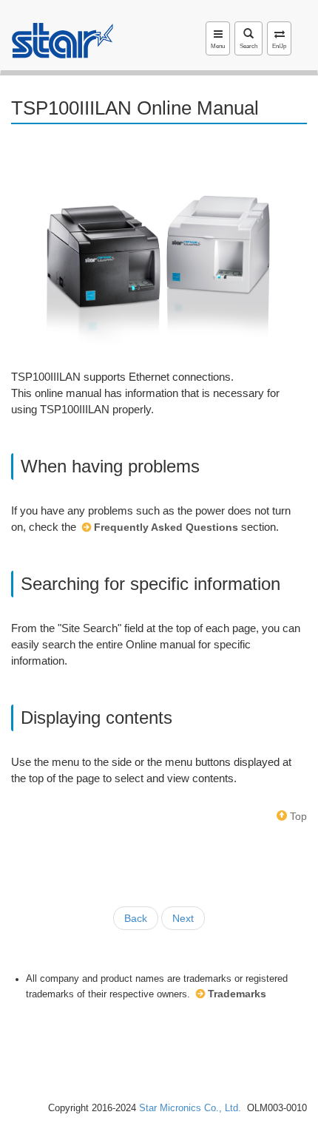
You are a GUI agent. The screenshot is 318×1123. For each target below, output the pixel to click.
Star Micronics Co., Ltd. (190, 1108)
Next (183, 918)
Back (135, 918)
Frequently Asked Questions (166, 527)
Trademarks (237, 994)
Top (297, 816)
